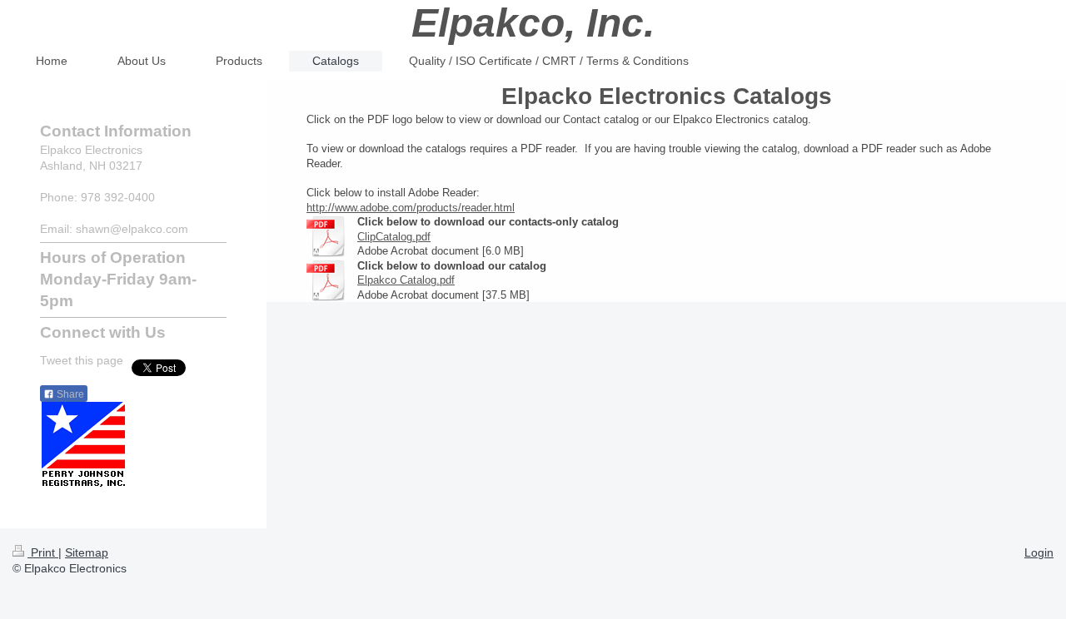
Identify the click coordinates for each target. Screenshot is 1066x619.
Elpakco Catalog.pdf (406, 280)
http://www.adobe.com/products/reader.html (410, 207)
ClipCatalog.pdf (394, 236)
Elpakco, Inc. (533, 23)
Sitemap (86, 552)
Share (69, 394)
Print (42, 552)
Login (1039, 552)
